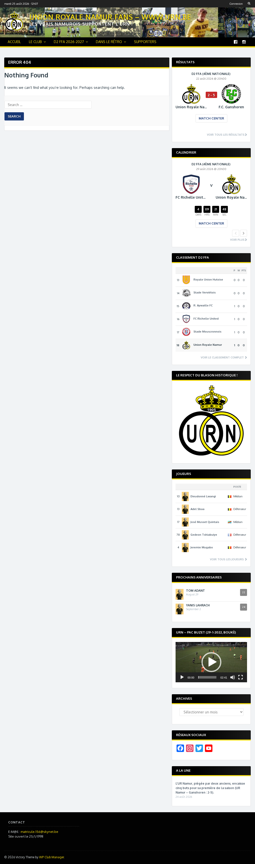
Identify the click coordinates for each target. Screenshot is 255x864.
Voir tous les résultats (226, 134)
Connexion (236, 3)
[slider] (207, 677)
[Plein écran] (240, 677)
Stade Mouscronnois (207, 331)
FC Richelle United (206, 318)
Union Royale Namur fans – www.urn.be (110, 16)
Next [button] (243, 233)
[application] (211, 662)
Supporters (145, 42)
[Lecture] (182, 677)
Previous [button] (235, 233)
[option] (211, 101)
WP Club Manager (51, 857)
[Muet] (232, 677)
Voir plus (237, 239)
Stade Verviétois (204, 292)
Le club (35, 42)
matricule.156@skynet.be (39, 832)
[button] (211, 662)
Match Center (211, 118)
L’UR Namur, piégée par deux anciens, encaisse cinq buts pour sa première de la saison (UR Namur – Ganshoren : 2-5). (210, 788)
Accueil (14, 42)
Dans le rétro (109, 42)
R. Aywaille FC (203, 305)
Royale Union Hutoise (208, 279)
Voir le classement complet (223, 357)
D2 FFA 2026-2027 (69, 42)
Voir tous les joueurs (227, 559)
